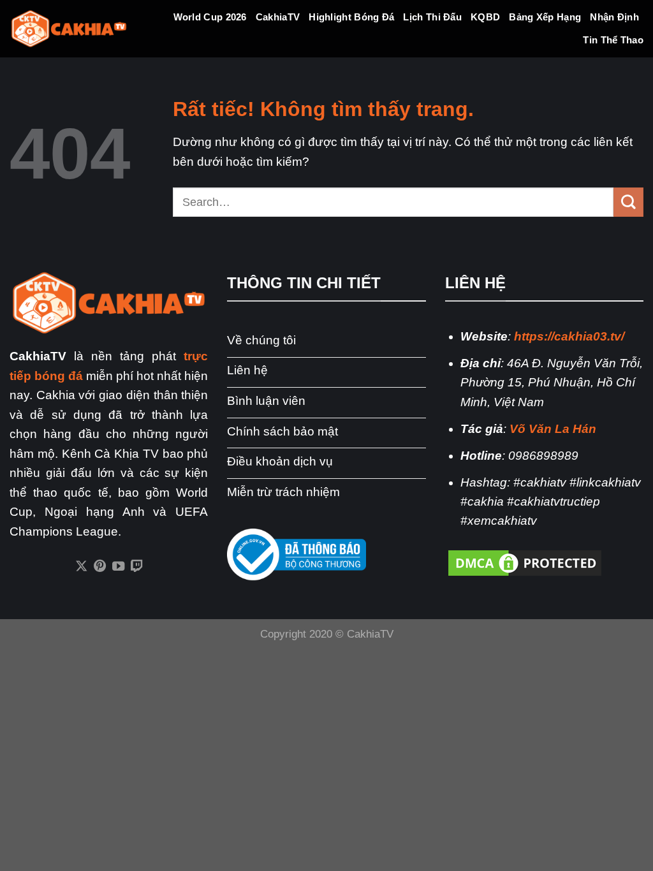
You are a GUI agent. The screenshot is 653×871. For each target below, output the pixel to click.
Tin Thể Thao (613, 39)
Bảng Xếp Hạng (545, 16)
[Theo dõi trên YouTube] (118, 567)
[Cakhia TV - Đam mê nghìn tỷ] (69, 29)
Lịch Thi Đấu (432, 16)
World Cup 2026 (210, 16)
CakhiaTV (278, 16)
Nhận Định (614, 16)
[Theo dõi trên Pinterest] (99, 567)
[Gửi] (628, 202)
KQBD (485, 16)
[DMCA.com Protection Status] (525, 562)
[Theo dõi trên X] (81, 567)
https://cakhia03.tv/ (569, 336)
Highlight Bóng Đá (351, 16)
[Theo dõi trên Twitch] (137, 567)
